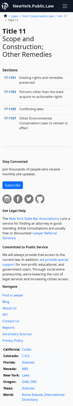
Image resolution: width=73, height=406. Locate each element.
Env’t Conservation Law (38, 16)
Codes (26, 349)
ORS (33, 382)
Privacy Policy (12, 340)
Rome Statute (32, 394)
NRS (25, 369)
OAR (25, 382)
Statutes (28, 362)
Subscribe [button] (12, 185)
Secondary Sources (17, 334)
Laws (14, 16)
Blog (5, 301)
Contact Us (10, 321)
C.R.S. (26, 356)
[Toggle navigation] (65, 6)
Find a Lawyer (12, 295)
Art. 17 (62, 16)
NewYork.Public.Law (33, 6)
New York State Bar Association (33, 218)
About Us (9, 308)
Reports (8, 327)
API (5, 314)
